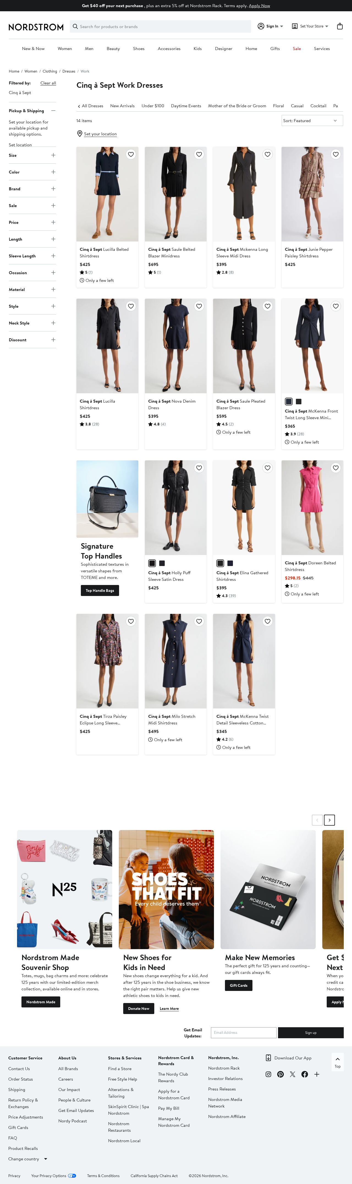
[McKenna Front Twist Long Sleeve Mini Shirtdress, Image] (312, 346)
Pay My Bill (168, 1108)
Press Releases (222, 1089)
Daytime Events (186, 106)
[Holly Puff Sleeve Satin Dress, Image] (176, 507)
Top (338, 1066)
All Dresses (92, 106)
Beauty (113, 48)
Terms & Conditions (103, 1175)
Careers (65, 1079)
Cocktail (318, 106)
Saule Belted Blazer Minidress (171, 252)
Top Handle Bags (100, 590)
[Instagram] (268, 1075)
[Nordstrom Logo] (36, 27)
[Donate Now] (166, 889)
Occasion (18, 272)
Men (89, 48)
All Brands (68, 1068)
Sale (297, 48)
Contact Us (19, 1068)
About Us (67, 1058)
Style (13, 306)
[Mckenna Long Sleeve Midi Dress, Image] (244, 194)
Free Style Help (122, 1079)
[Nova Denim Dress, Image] (176, 346)
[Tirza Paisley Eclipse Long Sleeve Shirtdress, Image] (107, 661)
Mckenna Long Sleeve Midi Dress (242, 252)
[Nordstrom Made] (64, 889)
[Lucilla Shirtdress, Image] (107, 346)
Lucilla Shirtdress (97, 404)
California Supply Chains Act (154, 1175)
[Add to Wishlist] (131, 154)
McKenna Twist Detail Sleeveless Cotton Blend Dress (242, 722)
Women (65, 48)
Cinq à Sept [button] (20, 92)
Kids (198, 48)
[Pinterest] (280, 1075)
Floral (278, 106)
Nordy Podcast (72, 1121)
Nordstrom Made (40, 1002)
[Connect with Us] (317, 1075)
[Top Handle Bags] (107, 498)
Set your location (100, 134)
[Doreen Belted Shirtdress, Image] (312, 507)
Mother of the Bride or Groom (237, 106)
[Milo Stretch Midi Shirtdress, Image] (176, 661)
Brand (14, 188)
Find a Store (119, 1068)
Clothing (50, 71)
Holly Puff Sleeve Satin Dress (169, 576)
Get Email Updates (76, 1110)
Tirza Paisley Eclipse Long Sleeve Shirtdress (103, 722)
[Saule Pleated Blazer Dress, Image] (244, 346)
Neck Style (19, 323)
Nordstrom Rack (224, 1068)
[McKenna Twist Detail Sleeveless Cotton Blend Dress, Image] (244, 661)
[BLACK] (298, 401)
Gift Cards (239, 985)
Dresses (68, 71)
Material (17, 289)
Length (15, 239)
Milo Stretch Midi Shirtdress (172, 719)
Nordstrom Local (124, 1141)
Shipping (16, 1089)
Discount (17, 339)
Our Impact (69, 1089)
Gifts (275, 48)
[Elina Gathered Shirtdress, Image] (244, 507)
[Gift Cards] (268, 889)
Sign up (311, 1032)
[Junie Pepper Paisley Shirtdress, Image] (312, 194)
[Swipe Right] (329, 820)
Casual (297, 106)
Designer (223, 48)
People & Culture (74, 1100)
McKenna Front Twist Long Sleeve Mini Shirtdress (311, 417)
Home (251, 48)
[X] (292, 1075)
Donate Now (138, 1008)
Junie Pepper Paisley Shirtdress (309, 252)
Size (12, 155)
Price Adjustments (25, 1117)
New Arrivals (122, 106)
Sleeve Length (22, 255)
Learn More (169, 1008)
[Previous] (79, 105)
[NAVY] (289, 401)
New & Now (33, 48)
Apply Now (259, 5)
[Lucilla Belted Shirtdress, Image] (107, 194)
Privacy (14, 1175)
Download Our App (293, 1058)
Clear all (48, 83)
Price (13, 222)
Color (14, 172)
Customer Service (25, 1058)
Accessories (169, 48)
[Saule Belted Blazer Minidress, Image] (176, 194)
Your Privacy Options (48, 1175)
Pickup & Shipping (26, 110)
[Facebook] (304, 1075)
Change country (23, 1159)
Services (322, 48)
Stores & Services (125, 1058)
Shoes (139, 48)
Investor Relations (225, 1078)
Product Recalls (23, 1148)
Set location (20, 145)
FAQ (12, 1138)
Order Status (20, 1079)
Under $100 (153, 106)
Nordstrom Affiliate (227, 1116)
